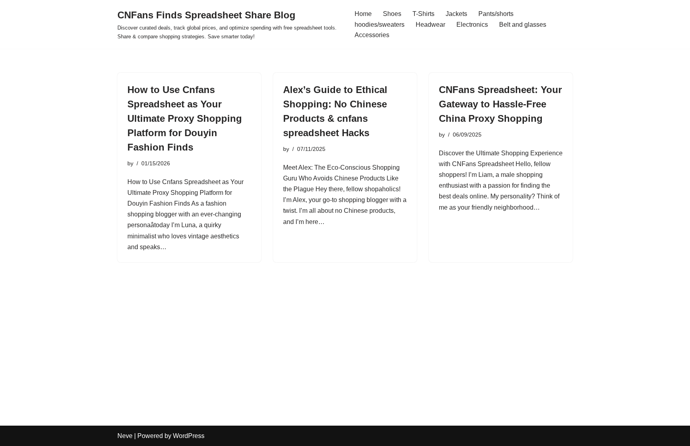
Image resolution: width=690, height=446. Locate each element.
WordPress (188, 435)
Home (363, 13)
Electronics (472, 24)
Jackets (456, 13)
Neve (125, 435)
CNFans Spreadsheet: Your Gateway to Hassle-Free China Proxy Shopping (500, 104)
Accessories (372, 35)
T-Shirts (423, 13)
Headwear (430, 24)
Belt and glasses (522, 24)
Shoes (392, 13)
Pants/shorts (496, 13)
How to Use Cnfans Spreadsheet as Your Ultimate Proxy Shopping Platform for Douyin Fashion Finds (184, 118)
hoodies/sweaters (379, 24)
